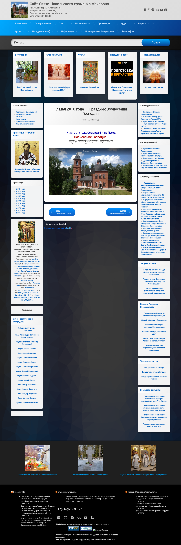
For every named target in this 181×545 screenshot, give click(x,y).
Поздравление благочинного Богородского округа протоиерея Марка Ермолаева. (154, 417)
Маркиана (29, 266)
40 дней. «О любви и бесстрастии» (154, 320)
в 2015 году (20, 210)
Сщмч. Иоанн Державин (27, 353)
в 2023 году (20, 191)
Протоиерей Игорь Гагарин (153, 121)
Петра (23, 271)
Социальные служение (25, 124)
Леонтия (29, 271)
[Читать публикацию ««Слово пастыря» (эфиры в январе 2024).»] (58, 72)
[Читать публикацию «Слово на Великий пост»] (90, 72)
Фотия (17, 271)
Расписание (21, 23)
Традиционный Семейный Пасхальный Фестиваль (37, 475)
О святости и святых (154, 87)
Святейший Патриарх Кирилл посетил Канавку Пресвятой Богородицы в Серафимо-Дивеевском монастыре (35, 499)
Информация (67, 31)
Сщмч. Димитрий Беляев (26, 362)
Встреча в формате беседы (154, 272)
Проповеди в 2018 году (90, 120)
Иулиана (21, 266)
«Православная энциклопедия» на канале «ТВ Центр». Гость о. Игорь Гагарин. (152, 195)
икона (16, 261)
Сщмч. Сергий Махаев (26, 380)
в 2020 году (20, 198)
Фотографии (128, 31)
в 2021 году (20, 196)
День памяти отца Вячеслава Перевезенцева (90, 475)
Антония (24, 281)
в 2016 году (20, 208)
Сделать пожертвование (25, 121)
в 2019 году (20, 201)
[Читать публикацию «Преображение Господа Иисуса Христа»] (27, 72)
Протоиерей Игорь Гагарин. (153, 158)
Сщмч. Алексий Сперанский (27, 367)
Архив (18, 31)
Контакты (19, 117)
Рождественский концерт (154, 367)
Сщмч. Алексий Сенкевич (27, 358)
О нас (61, 23)
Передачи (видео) (41, 31)
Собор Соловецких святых (30, 261)
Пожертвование (43, 23)
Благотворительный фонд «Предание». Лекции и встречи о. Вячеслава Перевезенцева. (153, 223)
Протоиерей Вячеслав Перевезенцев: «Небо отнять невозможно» (154, 347)
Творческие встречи (149, 361)
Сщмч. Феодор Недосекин (27, 394)
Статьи (81, 55)
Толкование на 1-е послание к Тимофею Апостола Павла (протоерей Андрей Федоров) (153, 131)
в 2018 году (20, 203)
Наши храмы (21, 119)
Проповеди (81, 23)
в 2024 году (20, 189)
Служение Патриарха (67, 492)
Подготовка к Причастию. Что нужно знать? (122, 90)
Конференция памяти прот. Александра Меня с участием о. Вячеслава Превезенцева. (153, 235)
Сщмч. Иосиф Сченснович (27, 385)
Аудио (124, 23)
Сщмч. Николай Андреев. (27, 376)
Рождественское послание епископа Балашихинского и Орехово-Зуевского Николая (154, 408)
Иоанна (36, 266)
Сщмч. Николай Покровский (27, 371)
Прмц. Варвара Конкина (27, 398)
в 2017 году (20, 206)
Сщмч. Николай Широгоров (27, 389)
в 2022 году (20, 194)
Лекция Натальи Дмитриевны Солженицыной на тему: (154, 281)
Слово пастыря (54, 55)
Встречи (142, 23)
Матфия (35, 259)
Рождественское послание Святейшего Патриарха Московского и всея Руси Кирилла (154, 398)
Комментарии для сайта (58, 228)
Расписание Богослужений (26, 112)
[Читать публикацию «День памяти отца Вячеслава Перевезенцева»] (90, 458)
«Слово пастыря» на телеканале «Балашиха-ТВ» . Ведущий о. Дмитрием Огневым (153, 242)
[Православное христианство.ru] (86, 530)
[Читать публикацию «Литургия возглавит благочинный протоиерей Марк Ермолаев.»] (143, 458)
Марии (16, 273)
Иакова (19, 269)
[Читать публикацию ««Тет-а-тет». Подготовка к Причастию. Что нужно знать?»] (122, 72)
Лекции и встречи (148, 263)
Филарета (36, 283)
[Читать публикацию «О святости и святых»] (154, 72)
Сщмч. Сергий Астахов (27, 349)
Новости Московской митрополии (142, 492)
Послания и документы (150, 390)
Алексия (26, 269)
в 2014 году (20, 213)
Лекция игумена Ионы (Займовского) (154, 290)
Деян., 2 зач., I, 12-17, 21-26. (28, 293)
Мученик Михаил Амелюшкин (27, 403)
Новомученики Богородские (99, 31)
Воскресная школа (23, 114)
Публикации (104, 23)
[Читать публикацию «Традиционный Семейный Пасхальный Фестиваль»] (37, 458)
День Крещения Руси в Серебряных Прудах (152, 511)
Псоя (27, 264)
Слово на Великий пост (90, 87)
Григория (17, 276)
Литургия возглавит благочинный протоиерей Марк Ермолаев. (143, 475)
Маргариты (29, 288)
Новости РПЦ (19, 492)
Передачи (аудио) (151, 55)
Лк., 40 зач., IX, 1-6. (22, 295)
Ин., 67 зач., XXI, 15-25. (27, 290)
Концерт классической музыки (154, 372)
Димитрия (33, 269)
